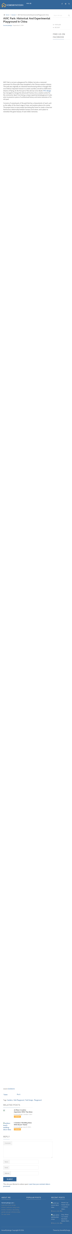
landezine (11, 1089)
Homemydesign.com (7, 1203)
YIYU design (47, 91)
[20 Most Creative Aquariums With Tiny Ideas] (7, 1110)
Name (6, 1162)
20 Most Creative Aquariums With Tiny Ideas (23, 1111)
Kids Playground (19, 1100)
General (17, 1116)
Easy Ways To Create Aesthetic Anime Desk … (65, 1218)
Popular (58, 25)
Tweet (5, 1095)
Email (6, 1167)
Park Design (29, 1100)
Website (7, 1173)
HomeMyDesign (65, 1230)
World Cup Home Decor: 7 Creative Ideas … (65, 1206)
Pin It (18, 1094)
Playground (38, 1100)
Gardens (10, 1100)
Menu (28, 4)
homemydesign (7, 25)
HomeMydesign (6, 1230)
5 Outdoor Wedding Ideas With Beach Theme (23, 1124)
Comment (8, 1143)
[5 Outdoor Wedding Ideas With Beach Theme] (7, 1126)
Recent (57, 28)
